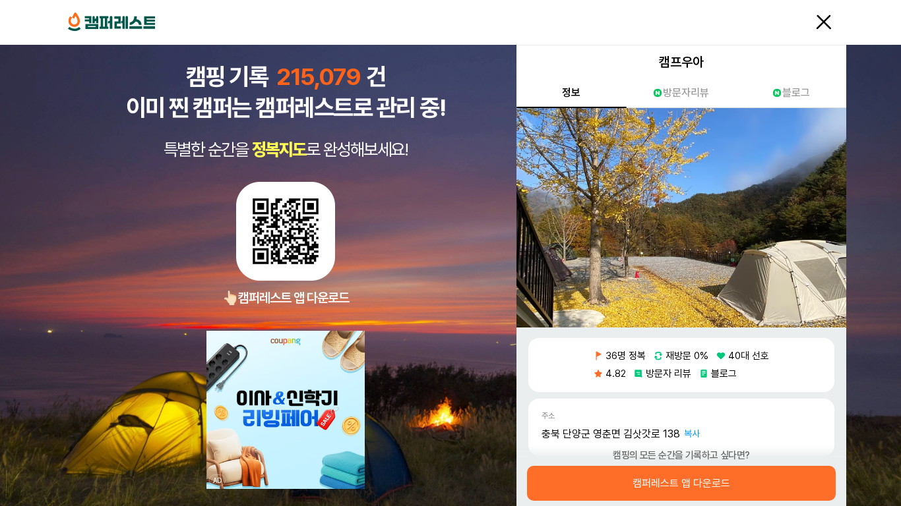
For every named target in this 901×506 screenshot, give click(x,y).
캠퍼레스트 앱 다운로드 (681, 483)
